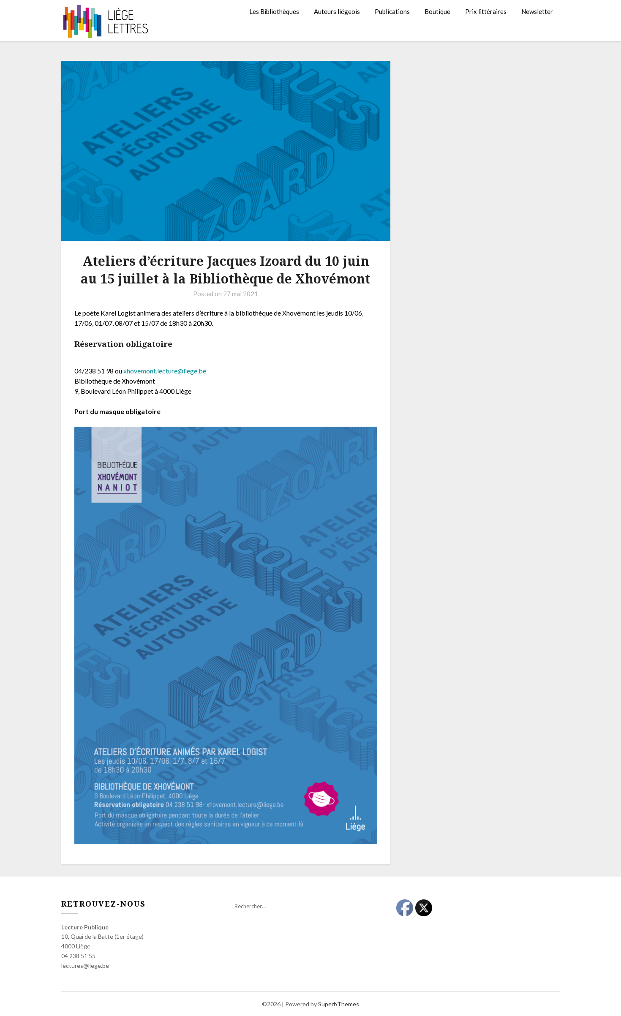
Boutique (437, 11)
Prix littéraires (486, 11)
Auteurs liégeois (337, 11)
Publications (392, 11)
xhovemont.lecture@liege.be (164, 371)
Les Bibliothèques (274, 11)
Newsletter (537, 11)
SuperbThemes (338, 1004)
